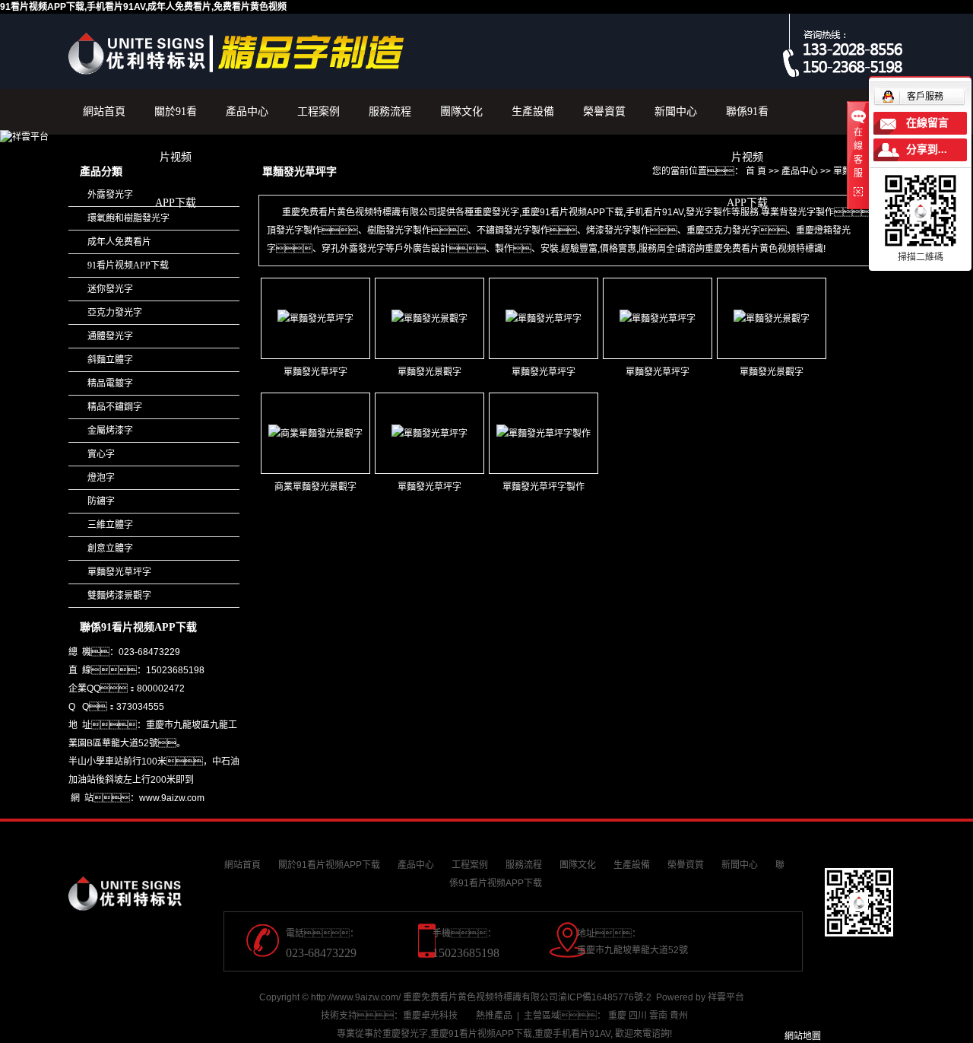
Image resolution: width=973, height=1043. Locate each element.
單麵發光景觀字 (429, 372)
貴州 (679, 1015)
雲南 (658, 1015)
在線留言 (927, 123)
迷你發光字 (110, 289)
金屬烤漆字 (110, 430)
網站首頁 (104, 111)
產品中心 (247, 111)
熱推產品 (494, 1015)
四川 (638, 1015)
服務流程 (390, 111)
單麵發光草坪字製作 (543, 487)
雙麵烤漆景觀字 (119, 595)
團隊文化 (461, 111)
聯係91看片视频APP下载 (747, 120)
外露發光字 (110, 194)
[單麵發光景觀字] (429, 318)
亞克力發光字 (114, 312)
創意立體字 (110, 548)
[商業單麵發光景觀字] (315, 433)
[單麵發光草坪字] (315, 318)
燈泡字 (101, 477)
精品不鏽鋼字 (114, 407)
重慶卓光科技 (430, 1015)
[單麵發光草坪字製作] (543, 433)
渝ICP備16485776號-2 (604, 997)
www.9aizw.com (171, 798)
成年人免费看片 (119, 242)
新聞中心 (675, 111)
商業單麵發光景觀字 (315, 487)
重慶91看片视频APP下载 (481, 1034)
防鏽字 (101, 501)
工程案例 (318, 111)
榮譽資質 (604, 111)
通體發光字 (110, 336)
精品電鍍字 (110, 383)
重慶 (617, 1015)
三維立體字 (110, 525)
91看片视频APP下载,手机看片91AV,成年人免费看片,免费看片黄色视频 (143, 7)
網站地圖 (802, 1036)
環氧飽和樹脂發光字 (128, 218)
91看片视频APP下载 (128, 265)
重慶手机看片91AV (572, 1034)
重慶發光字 (405, 1034)
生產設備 (533, 111)
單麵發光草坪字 (119, 572)
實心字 (101, 454)
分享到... (926, 149)
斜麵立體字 (110, 360)
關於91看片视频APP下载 (175, 120)
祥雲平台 (726, 997)
